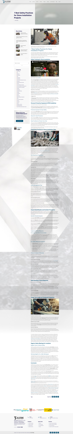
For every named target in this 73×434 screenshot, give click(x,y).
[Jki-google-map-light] (58, 432)
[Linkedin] (56, 432)
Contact (59, 1)
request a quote (33, 381)
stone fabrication (56, 260)
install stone (35, 92)
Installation (39, 77)
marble (35, 376)
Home (30, 1)
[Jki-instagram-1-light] (52, 432)
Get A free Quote (52, 1)
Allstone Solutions (33, 378)
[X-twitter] (54, 432)
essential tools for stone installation (35, 338)
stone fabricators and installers (54, 93)
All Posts (19, 129)
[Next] (26, 57)
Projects (48, 1)
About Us (34, 1)
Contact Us (45, 386)
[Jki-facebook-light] (50, 432)
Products (41, 1)
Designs (44, 1)
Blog (56, 1)
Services (37, 1)
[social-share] (52, 397)
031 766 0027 (20, 120)
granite (49, 375)
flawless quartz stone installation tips (53, 387)
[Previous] (17, 57)
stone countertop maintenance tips (44, 150)
